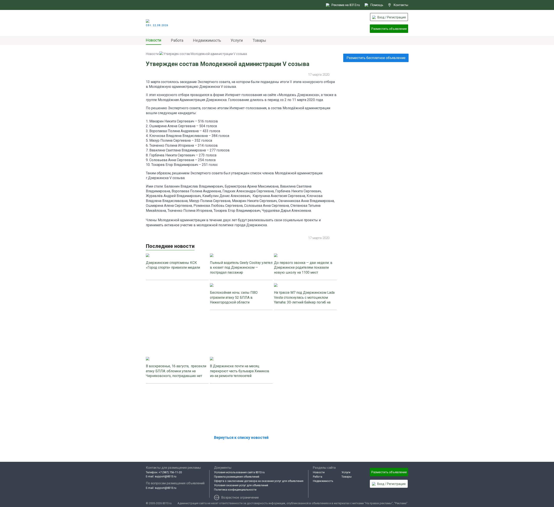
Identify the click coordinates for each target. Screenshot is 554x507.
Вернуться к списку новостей (241, 437)
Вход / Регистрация (391, 17)
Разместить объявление (389, 28)
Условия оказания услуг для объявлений (241, 485)
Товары (259, 40)
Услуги (237, 40)
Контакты (400, 5)
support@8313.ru (165, 476)
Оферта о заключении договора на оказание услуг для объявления (258, 481)
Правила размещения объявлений (236, 476)
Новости (153, 40)
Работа (177, 40)
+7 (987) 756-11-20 (170, 472)
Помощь (376, 5)
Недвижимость (207, 40)
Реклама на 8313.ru (346, 5)
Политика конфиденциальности (235, 489)
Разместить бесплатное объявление (376, 58)
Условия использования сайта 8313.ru (239, 472)
